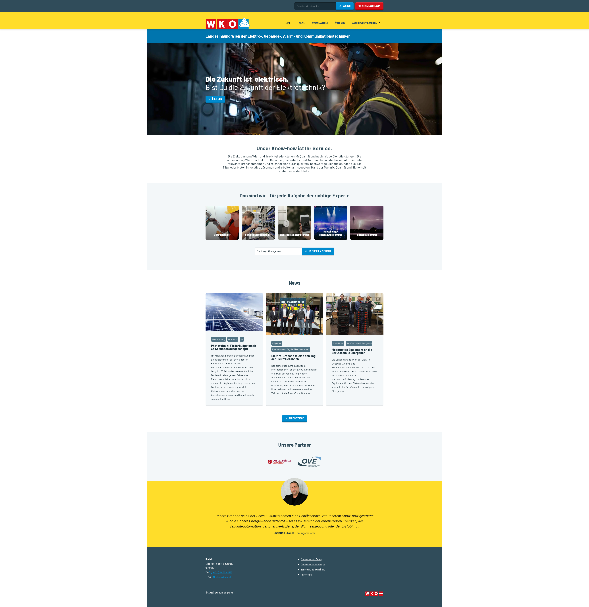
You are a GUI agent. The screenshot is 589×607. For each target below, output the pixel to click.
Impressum (306, 574)
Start (288, 22)
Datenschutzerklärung (311, 559)
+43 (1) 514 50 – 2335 (222, 572)
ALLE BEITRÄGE (296, 418)
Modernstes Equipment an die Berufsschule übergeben (352, 351)
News (302, 22)
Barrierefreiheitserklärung (313, 569)
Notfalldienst (320, 22)
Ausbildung (338, 343)
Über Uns (217, 99)
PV (242, 339)
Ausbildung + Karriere (364, 22)
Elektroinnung (218, 339)
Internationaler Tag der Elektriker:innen (290, 349)
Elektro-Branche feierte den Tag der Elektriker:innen (293, 357)
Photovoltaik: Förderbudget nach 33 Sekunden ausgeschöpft (233, 347)
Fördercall (232, 339)
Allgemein (276, 343)
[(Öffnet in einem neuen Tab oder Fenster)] (374, 594)
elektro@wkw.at (223, 577)
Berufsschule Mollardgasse (358, 343)
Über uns (340, 22)
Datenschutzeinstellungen (313, 564)
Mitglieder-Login (371, 5)
